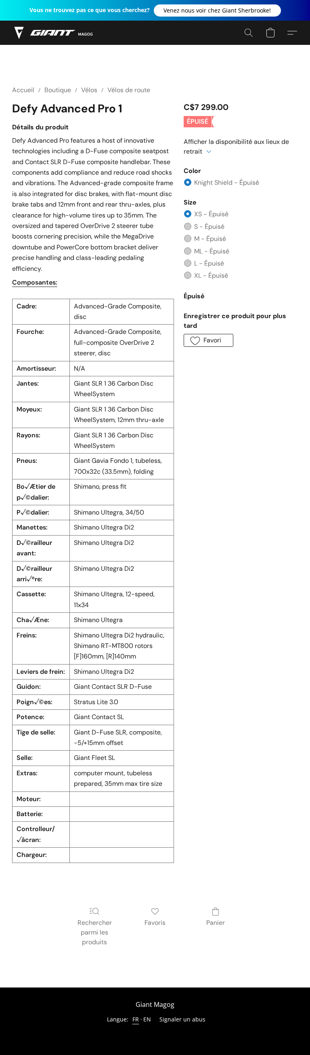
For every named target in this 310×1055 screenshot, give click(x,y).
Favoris (155, 922)
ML (211, 251)
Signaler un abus (182, 1019)
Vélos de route (128, 90)
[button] (217, 10)
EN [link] (147, 1019)
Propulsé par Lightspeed (155, 1033)
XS (211, 214)
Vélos (89, 90)
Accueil (23, 90)
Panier (215, 922)
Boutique (57, 90)
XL (211, 275)
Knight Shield (226, 182)
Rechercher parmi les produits (95, 932)
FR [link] (135, 1019)
